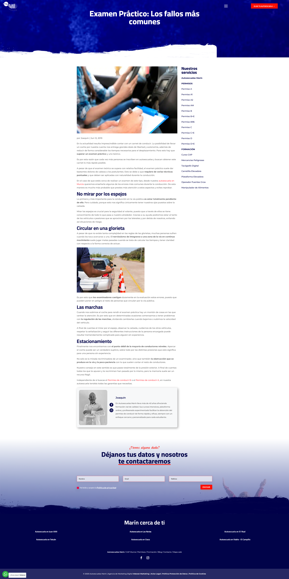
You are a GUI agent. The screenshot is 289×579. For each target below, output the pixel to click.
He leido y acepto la (98, 487)
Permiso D (186, 138)
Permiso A (186, 89)
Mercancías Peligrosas (192, 160)
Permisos (142, 552)
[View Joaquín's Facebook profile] (111, 405)
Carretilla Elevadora (191, 171)
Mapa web (177, 552)
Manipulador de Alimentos (195, 187)
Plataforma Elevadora (192, 176)
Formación (152, 552)
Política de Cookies (197, 574)
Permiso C (186, 127)
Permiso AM (187, 105)
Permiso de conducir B (119, 380)
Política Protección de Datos (175, 574)
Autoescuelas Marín (191, 78)
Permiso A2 (187, 100)
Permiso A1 (187, 94)
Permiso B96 (188, 122)
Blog (160, 552)
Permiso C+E (187, 133)
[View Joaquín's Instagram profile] (111, 410)
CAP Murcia (131, 552)
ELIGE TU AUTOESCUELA (263, 6)
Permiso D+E (188, 144)
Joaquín (85, 138)
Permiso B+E (188, 116)
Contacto (167, 552)
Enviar (206, 487)
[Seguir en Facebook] (141, 558)
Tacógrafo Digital (190, 166)
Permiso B (186, 111)
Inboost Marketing (141, 574)
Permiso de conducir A (147, 380)
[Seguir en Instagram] (148, 558)
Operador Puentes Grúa (193, 182)
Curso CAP (186, 154)
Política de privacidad (106, 487)
